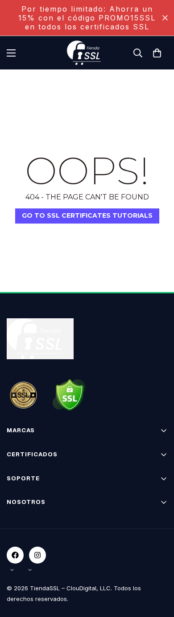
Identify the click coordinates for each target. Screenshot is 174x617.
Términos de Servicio (38, 534)
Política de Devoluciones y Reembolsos (65, 565)
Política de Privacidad (38, 549)
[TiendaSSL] (87, 52)
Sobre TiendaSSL (33, 518)
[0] (157, 53)
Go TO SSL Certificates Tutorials (87, 215)
